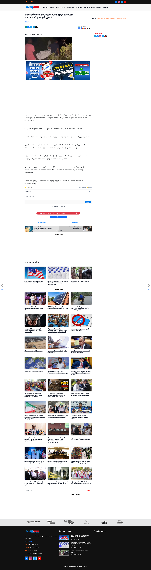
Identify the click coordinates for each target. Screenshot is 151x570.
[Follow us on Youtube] (105, 36)
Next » (89, 491)
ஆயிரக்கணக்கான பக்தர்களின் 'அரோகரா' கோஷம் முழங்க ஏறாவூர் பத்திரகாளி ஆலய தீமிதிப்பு (33, 395)
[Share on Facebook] (28, 27)
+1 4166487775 (33, 544)
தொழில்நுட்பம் (70, 7)
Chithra (27, 34)
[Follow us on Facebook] (97, 36)
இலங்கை (45, 7)
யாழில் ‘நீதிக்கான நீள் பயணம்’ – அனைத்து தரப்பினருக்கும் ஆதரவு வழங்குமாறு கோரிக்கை (33, 439)
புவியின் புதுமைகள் (96, 7)
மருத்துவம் (87, 7)
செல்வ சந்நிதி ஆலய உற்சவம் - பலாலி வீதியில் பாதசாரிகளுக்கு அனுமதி (80, 462)
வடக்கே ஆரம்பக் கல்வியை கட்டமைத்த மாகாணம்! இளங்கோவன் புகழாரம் (34, 462)
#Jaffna (26, 21)
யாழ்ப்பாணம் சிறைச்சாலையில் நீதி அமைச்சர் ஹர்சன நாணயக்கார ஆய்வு (80, 438)
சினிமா (63, 7)
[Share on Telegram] (34, 27)
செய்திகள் (100, 18)
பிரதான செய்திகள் (121, 18)
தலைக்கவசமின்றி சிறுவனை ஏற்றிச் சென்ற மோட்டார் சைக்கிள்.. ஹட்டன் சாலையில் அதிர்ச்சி (80, 308)
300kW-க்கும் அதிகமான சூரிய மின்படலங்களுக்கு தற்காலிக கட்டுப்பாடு (58, 307)
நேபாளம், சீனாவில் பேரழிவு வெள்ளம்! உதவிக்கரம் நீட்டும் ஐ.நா (80, 351)
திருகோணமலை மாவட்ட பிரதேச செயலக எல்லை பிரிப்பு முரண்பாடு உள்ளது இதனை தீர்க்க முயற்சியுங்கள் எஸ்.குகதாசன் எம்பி (58, 440)
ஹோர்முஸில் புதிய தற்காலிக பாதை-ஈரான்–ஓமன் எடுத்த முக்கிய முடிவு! (80, 394)
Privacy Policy (28, 541)
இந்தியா (52, 7)
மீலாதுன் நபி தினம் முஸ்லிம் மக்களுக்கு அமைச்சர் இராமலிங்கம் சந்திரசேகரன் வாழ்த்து (81, 373)
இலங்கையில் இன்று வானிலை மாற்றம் (34, 371)
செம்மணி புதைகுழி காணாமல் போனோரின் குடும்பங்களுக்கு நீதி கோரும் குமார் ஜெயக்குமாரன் (56, 395)
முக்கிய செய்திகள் (41, 222)
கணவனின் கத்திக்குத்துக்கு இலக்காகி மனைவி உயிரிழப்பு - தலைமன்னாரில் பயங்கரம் (58, 483)
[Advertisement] (58, 96)
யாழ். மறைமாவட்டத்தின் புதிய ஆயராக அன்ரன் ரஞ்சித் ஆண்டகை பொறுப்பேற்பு (81, 482)
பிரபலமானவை (75, 222)
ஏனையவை (106, 7)
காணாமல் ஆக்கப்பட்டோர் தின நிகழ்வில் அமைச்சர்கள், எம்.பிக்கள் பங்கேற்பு (58, 416)
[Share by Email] (36, 27)
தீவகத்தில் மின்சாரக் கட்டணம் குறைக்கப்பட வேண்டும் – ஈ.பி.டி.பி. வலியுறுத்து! (79, 417)
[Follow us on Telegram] (95, 36)
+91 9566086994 (32, 550)
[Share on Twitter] (31, 27)
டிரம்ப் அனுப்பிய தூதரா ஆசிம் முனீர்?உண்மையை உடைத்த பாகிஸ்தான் (34, 281)
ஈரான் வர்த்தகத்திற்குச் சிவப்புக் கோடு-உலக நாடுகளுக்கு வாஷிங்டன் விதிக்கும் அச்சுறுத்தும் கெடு (35, 417)
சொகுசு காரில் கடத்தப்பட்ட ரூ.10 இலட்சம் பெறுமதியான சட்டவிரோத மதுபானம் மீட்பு (33, 330)
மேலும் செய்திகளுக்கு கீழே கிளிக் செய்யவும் (52, 213)
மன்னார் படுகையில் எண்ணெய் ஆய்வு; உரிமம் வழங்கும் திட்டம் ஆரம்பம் (57, 462)
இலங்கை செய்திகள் (109, 18)
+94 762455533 (34, 547)
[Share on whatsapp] (26, 27)
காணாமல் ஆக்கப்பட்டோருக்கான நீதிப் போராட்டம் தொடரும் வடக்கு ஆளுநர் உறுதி (34, 483)
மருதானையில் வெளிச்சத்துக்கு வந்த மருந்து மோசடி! (57, 351)
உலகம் (57, 7)
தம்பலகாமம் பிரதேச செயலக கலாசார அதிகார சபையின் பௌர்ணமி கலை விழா (34, 308)
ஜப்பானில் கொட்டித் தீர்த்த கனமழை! (34, 351)
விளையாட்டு (79, 7)
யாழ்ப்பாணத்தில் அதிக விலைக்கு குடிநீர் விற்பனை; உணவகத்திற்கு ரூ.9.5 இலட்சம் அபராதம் (58, 282)
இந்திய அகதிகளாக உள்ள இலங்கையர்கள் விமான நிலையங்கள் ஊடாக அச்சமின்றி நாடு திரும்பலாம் (57, 330)
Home (94, 18)
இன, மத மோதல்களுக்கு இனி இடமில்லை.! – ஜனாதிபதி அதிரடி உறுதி (58, 372)
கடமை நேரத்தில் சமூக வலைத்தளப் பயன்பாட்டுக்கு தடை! (80, 329)
